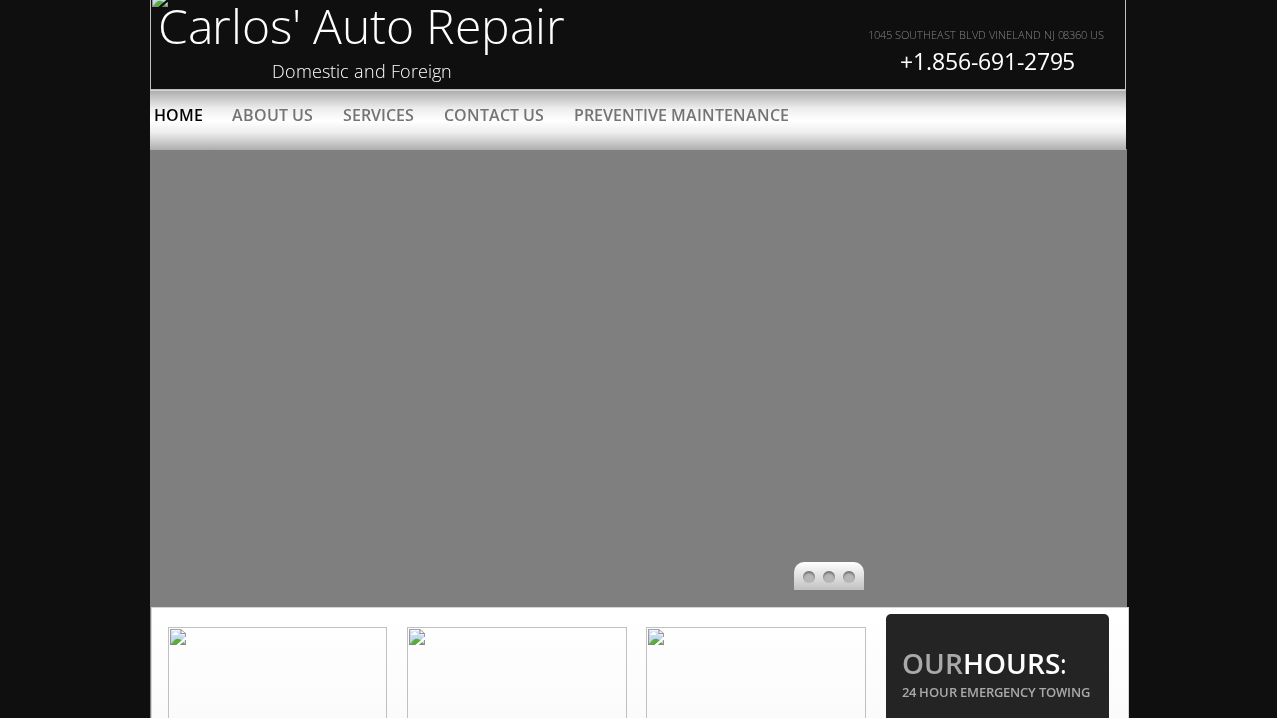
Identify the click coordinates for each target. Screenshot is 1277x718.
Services (378, 115)
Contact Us (494, 115)
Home (178, 115)
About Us (272, 115)
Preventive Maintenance (681, 115)
